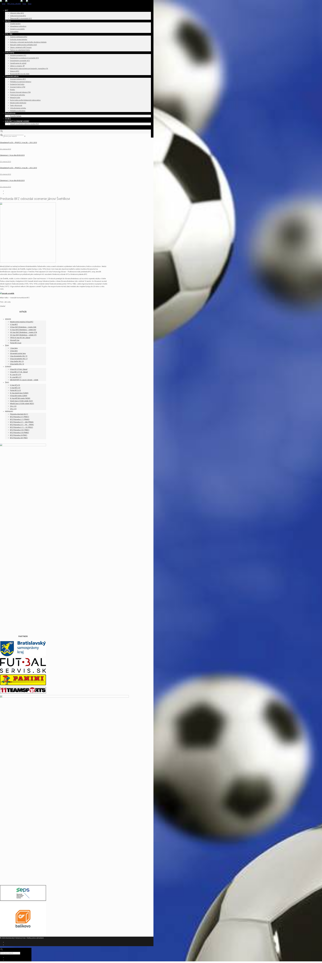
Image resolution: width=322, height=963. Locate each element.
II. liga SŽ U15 (15, 385)
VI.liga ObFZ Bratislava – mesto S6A (23, 327)
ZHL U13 (13, 406)
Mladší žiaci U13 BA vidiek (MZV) (22, 403)
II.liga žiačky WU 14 (17, 364)
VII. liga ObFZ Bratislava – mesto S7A (23, 332)
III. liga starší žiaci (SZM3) (19, 393)
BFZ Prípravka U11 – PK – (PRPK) (22, 425)
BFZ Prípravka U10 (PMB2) (19, 433)
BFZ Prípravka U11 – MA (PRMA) (22, 422)
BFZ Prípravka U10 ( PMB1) (19, 430)
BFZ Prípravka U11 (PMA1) (19, 417)
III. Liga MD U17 (15, 377)
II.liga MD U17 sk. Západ (19, 372)
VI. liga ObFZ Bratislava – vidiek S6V (23, 330)
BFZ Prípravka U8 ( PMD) (19, 438)
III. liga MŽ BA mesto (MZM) (20, 398)
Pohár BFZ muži (15, 343)
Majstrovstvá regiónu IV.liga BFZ (21, 322)
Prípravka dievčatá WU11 (19, 414)
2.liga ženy (14, 351)
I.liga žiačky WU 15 (17, 361)
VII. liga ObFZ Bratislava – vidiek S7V (23, 335)
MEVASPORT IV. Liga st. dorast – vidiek (24, 380)
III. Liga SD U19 (15, 374)
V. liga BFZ (14, 324)
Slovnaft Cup (14, 340)
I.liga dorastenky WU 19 (18, 356)
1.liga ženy (14, 348)
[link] (25, 136)
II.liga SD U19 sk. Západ (18, 369)
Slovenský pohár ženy (18, 353)
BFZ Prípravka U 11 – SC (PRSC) (21, 427)
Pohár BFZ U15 (15, 390)
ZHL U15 (13, 409)
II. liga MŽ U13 (15, 388)
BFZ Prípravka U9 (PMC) (18, 435)
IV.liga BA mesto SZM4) (18, 396)
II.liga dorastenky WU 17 (19, 359)
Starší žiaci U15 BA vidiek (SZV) (21, 401)
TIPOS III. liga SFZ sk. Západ (20, 338)
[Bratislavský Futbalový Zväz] (15, 4)
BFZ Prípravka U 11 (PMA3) (19, 419)
